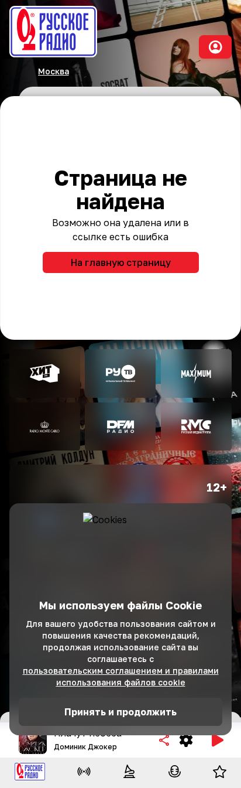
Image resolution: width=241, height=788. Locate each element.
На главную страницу (121, 262)
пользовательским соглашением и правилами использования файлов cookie (121, 676)
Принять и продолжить (120, 712)
